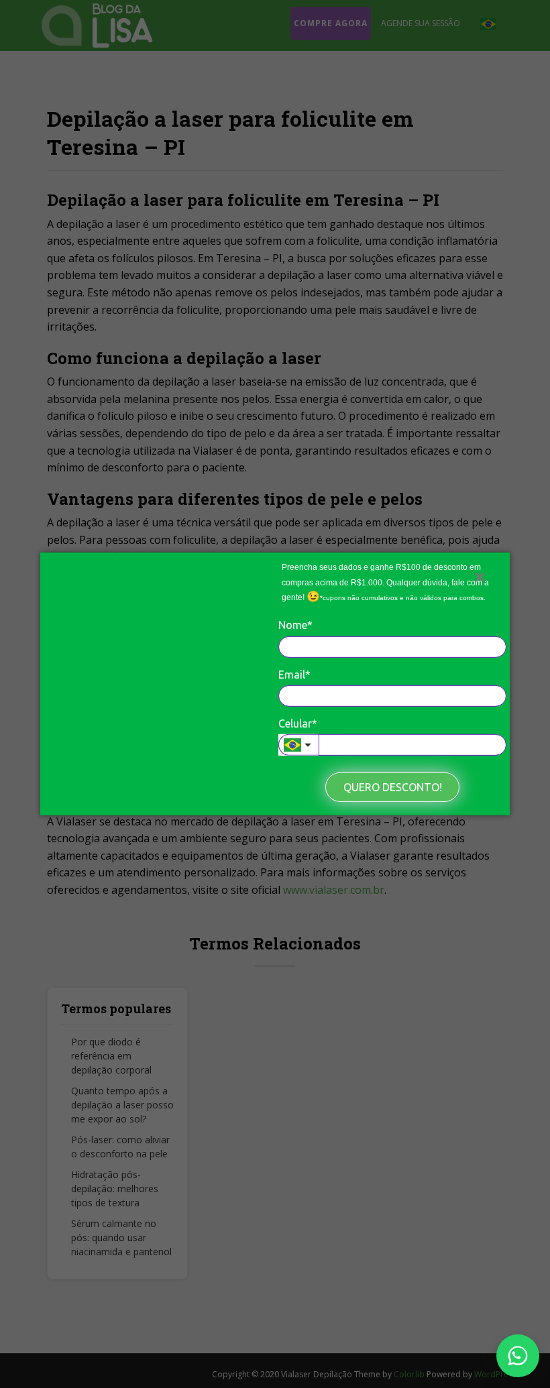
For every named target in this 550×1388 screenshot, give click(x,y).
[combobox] (298, 745)
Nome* (295, 625)
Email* (294, 674)
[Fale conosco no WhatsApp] (517, 1355)
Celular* (297, 723)
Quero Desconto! (392, 787)
